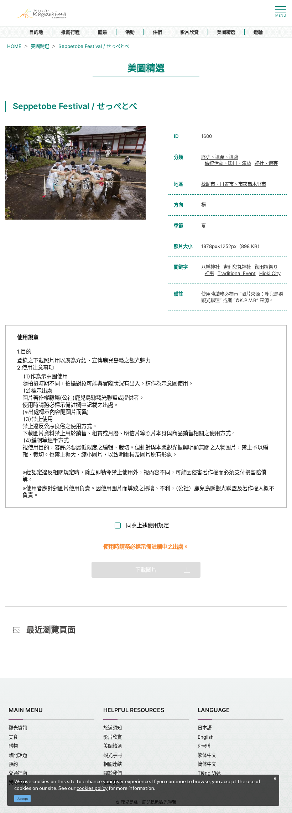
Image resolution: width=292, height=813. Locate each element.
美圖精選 (226, 32)
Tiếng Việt (209, 773)
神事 (209, 273)
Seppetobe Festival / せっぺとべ (93, 46)
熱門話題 (18, 755)
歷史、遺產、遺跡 (219, 157)
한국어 (204, 746)
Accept (22, 799)
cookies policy (92, 788)
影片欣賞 (189, 32)
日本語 (205, 728)
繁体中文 (207, 755)
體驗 (102, 32)
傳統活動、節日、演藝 (228, 163)
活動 (130, 32)
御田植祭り (266, 267)
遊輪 (258, 32)
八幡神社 (210, 267)
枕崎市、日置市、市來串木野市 (233, 184)
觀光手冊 (112, 755)
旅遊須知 (112, 728)
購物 (13, 746)
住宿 (157, 32)
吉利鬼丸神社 (237, 267)
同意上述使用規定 (147, 525)
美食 (13, 737)
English (206, 737)
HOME (14, 46)
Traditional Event (237, 273)
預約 (13, 764)
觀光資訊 (18, 728)
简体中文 (207, 764)
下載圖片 (146, 569)
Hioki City (270, 273)
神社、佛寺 (266, 163)
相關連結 (112, 764)
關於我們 (112, 773)
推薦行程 (70, 32)
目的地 (36, 32)
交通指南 (18, 773)
